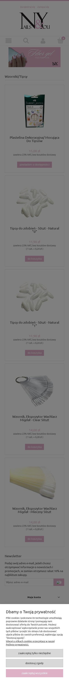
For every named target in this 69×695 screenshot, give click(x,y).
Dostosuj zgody (34, 663)
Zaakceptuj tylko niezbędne (34, 653)
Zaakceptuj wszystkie (34, 673)
